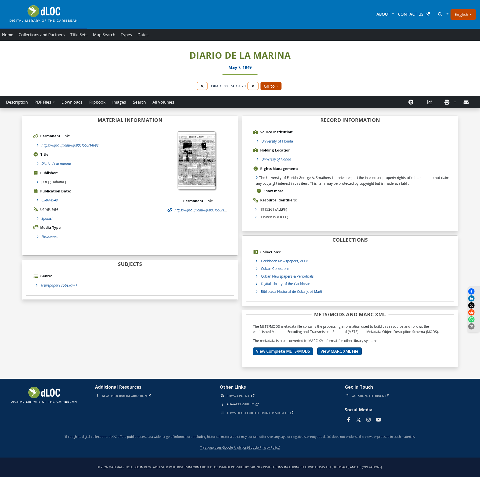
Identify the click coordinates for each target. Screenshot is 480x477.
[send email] (473, 326)
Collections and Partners (42, 34)
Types (126, 34)
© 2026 (240, 467)
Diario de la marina (56, 163)
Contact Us (411, 14)
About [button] (383, 14)
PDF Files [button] (42, 102)
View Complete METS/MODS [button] (283, 351)
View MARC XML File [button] (339, 351)
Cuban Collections (275, 268)
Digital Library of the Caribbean (285, 283)
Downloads (72, 102)
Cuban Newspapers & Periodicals (287, 276)
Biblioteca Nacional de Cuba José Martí (291, 291)
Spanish (48, 218)
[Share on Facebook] (473, 291)
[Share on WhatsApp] (473, 319)
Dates (143, 34)
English (461, 14)
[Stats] (430, 102)
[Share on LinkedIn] (473, 298)
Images (119, 102)
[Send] (466, 102)
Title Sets (79, 34)
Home (7, 34)
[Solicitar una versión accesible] (411, 102)
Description (17, 102)
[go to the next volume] (253, 86)
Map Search (104, 34)
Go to (269, 86)
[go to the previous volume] (202, 86)
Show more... (275, 190)
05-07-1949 (50, 200)
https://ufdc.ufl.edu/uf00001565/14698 (70, 145)
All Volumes (163, 102)
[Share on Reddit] (473, 312)
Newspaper (50, 236)
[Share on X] (473, 305)
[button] (442, 14)
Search (139, 102)
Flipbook (97, 102)
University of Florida (277, 141)
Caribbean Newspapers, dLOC (285, 261)
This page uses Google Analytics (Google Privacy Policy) (240, 447)
